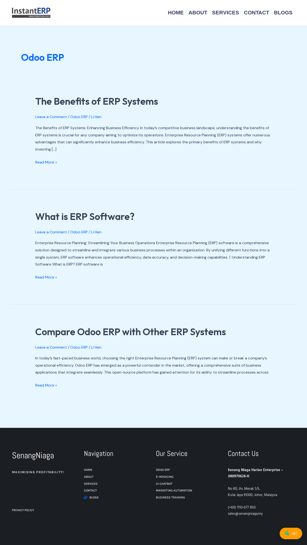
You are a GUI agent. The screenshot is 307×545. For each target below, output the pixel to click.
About (198, 13)
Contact (256, 13)
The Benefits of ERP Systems (96, 101)
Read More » (46, 162)
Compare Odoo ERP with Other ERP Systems (130, 332)
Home (176, 13)
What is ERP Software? (85, 216)
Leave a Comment (51, 116)
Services (225, 13)
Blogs (283, 13)
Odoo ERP (79, 116)
